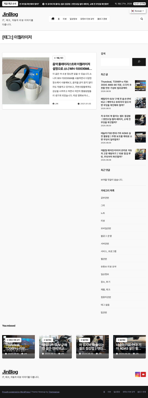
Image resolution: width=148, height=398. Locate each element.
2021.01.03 (86, 104)
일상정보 (73, 19)
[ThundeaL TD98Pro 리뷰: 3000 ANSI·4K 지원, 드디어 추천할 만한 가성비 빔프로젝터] (140, 85)
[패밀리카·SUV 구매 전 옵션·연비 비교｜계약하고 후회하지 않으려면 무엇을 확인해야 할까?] (140, 102)
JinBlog (10, 14)
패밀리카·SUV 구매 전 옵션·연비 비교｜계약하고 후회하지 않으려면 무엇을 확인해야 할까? (116, 102)
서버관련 (105, 243)
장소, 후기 (105, 282)
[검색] (139, 62)
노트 (103, 213)
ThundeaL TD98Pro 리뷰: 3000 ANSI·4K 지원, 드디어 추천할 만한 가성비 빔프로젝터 (116, 84)
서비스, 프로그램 (108, 251)
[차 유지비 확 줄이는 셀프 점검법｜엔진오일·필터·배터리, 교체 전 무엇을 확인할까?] (140, 120)
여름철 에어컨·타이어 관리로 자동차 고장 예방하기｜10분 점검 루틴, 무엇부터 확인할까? (116, 153)
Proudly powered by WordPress (16, 392)
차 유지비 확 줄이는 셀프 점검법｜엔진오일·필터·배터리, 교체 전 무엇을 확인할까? (116, 119)
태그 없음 (105, 305)
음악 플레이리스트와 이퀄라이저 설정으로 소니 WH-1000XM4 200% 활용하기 (71, 68)
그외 (103, 205)
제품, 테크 (60, 58)
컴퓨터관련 (106, 297)
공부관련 (105, 197)
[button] (142, 19)
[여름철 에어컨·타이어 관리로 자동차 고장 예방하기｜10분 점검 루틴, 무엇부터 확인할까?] (140, 154)
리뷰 (64, 19)
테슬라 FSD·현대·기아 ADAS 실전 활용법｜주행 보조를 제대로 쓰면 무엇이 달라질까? (116, 136)
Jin (56, 104)
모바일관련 (106, 228)
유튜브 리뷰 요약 (87, 19)
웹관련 (104, 259)
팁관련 (104, 312)
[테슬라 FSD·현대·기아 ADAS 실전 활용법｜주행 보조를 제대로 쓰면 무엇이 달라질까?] (140, 137)
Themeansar (54, 392)
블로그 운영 (102, 19)
